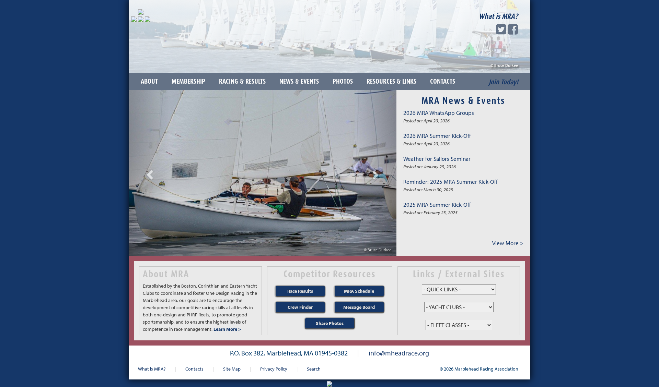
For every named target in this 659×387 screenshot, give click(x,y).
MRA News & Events (463, 100)
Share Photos (330, 323)
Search (314, 368)
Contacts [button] (442, 81)
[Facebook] (513, 31)
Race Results (300, 291)
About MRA (166, 274)
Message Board (359, 307)
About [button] (149, 81)
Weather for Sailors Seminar (437, 158)
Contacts (194, 368)
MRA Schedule (359, 291)
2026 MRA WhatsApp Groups (438, 112)
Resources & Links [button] (391, 81)
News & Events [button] (299, 81)
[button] (149, 173)
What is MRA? (498, 16)
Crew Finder (300, 307)
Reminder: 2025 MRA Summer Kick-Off (450, 181)
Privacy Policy (273, 368)
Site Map (232, 368)
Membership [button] (188, 81)
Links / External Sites (459, 274)
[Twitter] (501, 31)
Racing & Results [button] (242, 81)
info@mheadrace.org (399, 352)
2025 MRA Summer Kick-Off (437, 204)
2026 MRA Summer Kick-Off (437, 135)
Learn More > (227, 329)
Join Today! (503, 81)
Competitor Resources (330, 274)
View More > (507, 242)
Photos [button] (343, 81)
